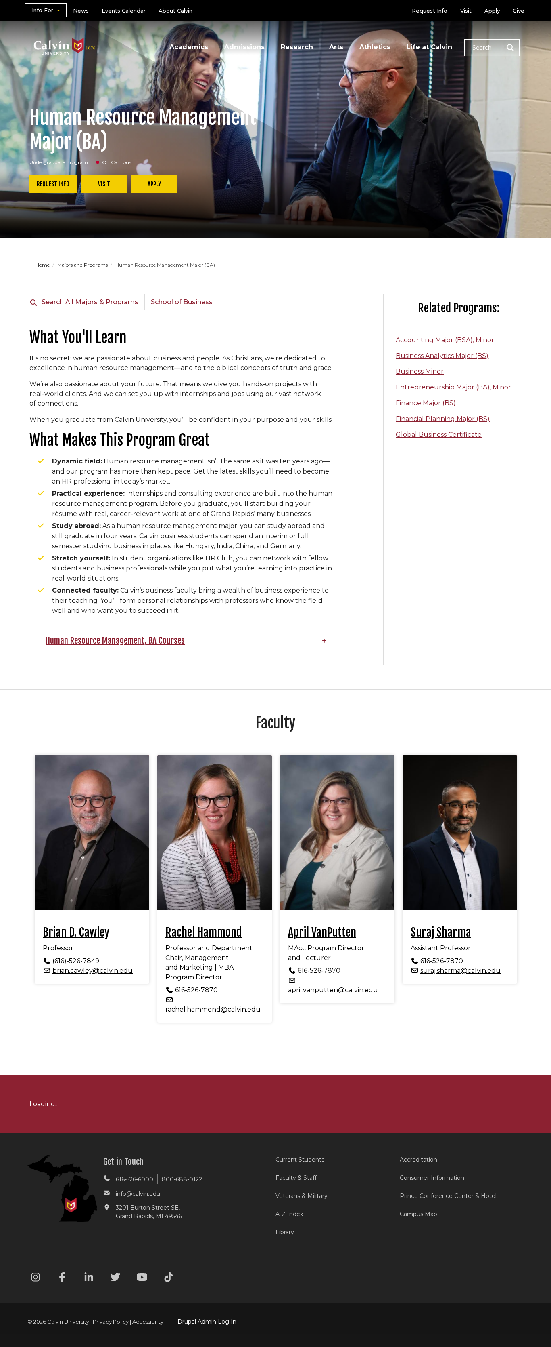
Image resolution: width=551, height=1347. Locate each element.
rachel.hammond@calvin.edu (213, 1009)
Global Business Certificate (439, 434)
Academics (188, 47)
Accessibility (147, 1321)
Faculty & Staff (296, 1177)
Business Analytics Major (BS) (442, 356)
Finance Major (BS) (426, 403)
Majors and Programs (83, 265)
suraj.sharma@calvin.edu (460, 970)
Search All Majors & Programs (90, 302)
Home (43, 265)
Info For (42, 10)
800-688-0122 (182, 1179)
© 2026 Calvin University (58, 1321)
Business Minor (420, 371)
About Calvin (175, 10)
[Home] (64, 36)
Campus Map (418, 1214)
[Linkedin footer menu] (89, 1278)
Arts (336, 47)
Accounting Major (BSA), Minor (445, 340)
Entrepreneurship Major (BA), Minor (453, 387)
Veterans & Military (302, 1196)
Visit (466, 10)
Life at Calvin (429, 47)
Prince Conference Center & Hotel (448, 1196)
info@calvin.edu (138, 1194)
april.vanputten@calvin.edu (333, 990)
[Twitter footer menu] (115, 1278)
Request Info (429, 10)
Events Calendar (124, 10)
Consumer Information (432, 1177)
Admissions (244, 47)
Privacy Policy (111, 1321)
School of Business (182, 302)
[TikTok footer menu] (169, 1278)
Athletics (374, 47)
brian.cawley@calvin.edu (92, 970)
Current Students (300, 1159)
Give (518, 10)
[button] (492, 47)
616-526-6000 (134, 1179)
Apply (492, 10)
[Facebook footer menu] (62, 1278)
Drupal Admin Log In (206, 1321)
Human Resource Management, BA (101, 640)
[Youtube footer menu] (142, 1278)
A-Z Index (289, 1214)
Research (297, 47)
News (81, 10)
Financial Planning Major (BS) (443, 419)
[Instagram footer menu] (35, 1278)
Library (285, 1232)
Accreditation (418, 1159)
